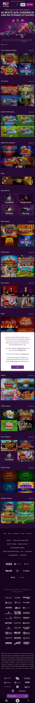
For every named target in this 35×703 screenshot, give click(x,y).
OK (26, 696)
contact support (14, 361)
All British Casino (21, 348)
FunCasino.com (25, 354)
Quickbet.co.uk (22, 350)
